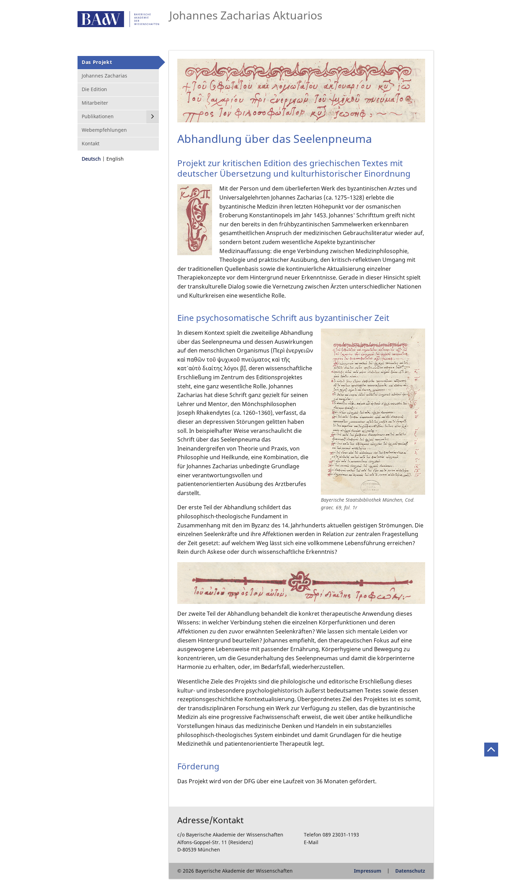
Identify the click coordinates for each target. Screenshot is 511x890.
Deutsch (91, 158)
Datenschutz (410, 870)
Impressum (367, 870)
